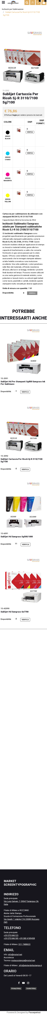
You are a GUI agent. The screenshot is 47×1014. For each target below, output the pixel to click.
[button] (23, 56)
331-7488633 (24, 944)
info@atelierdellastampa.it (30, 965)
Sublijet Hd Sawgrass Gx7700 (14, 612)
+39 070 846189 (11, 938)
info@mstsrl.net (15, 954)
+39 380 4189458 (27, 938)
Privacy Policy (16, 988)
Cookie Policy (31, 988)
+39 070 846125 (11, 935)
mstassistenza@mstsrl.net (23, 960)
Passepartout (34, 1012)
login (15, 115)
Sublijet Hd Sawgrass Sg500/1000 (17, 536)
